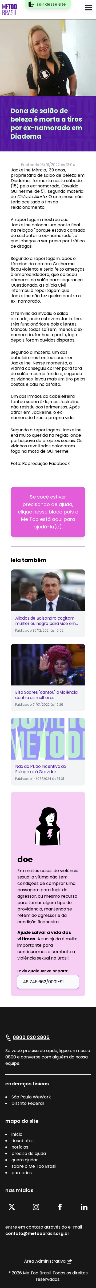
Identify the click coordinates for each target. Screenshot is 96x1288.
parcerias (21, 1173)
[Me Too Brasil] (9, 9)
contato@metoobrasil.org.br (37, 1233)
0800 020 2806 (31, 1037)
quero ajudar (24, 1160)
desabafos (22, 1141)
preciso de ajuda (28, 1153)
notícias (19, 1147)
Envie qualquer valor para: (42, 971)
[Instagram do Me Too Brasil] (36, 1207)
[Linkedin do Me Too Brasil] (84, 1207)
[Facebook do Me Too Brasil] (60, 1207)
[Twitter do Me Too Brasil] (11, 1207)
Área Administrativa (45, 1261)
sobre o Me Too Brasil (33, 1166)
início (16, 1134)
